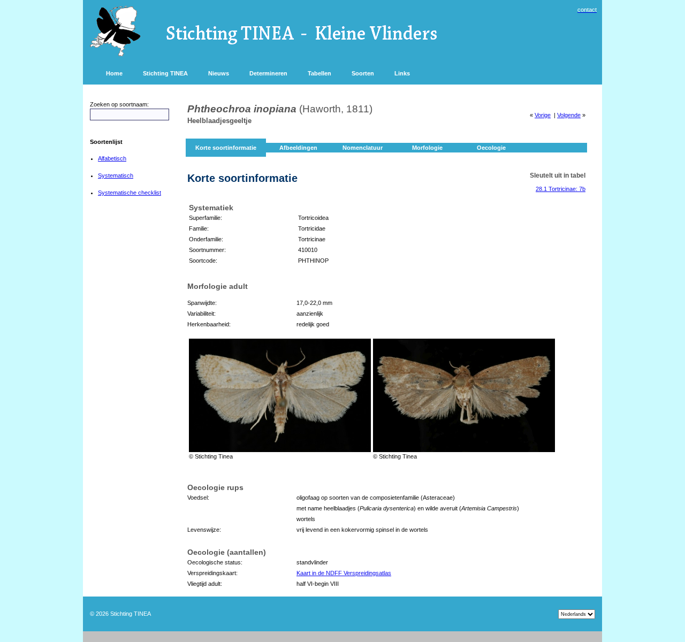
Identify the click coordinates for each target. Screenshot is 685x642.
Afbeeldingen (298, 147)
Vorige (543, 115)
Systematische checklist (129, 192)
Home (114, 73)
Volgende (569, 115)
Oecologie (491, 147)
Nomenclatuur (362, 147)
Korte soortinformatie (225, 147)
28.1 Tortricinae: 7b (560, 189)
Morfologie (427, 147)
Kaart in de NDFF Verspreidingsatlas (343, 573)
